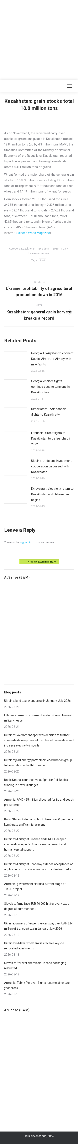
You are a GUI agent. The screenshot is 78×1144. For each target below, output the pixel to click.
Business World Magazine (32, 233)
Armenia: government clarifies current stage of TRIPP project (35, 886)
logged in (25, 542)
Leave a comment (39, 253)
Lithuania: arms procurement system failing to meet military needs (38, 718)
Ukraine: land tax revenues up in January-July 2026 (37, 700)
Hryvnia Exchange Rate (41, 561)
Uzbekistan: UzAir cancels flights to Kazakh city (48, 411)
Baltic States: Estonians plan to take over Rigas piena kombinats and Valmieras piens (38, 822)
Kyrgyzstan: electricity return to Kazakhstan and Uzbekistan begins (52, 494)
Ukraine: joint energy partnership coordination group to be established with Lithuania (38, 762)
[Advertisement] (39, 39)
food (42, 260)
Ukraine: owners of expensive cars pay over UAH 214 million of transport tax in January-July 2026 (38, 926)
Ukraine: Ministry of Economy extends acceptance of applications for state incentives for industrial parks (38, 866)
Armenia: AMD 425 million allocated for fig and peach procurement (39, 802)
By (44, 248)
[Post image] (15, 360)
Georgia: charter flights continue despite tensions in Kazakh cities (50, 386)
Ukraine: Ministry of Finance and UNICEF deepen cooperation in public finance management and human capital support (35, 844)
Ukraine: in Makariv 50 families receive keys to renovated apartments (34, 946)
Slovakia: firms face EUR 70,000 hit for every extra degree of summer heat (36, 906)
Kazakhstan (28, 248)
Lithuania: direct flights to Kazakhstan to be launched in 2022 (51, 438)
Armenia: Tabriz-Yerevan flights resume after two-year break (37, 985)
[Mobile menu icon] (69, 86)
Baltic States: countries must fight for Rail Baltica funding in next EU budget (36, 782)
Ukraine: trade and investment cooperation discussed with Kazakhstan (51, 466)
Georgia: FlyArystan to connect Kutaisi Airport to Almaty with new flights (52, 358)
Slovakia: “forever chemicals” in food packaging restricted (35, 965)
